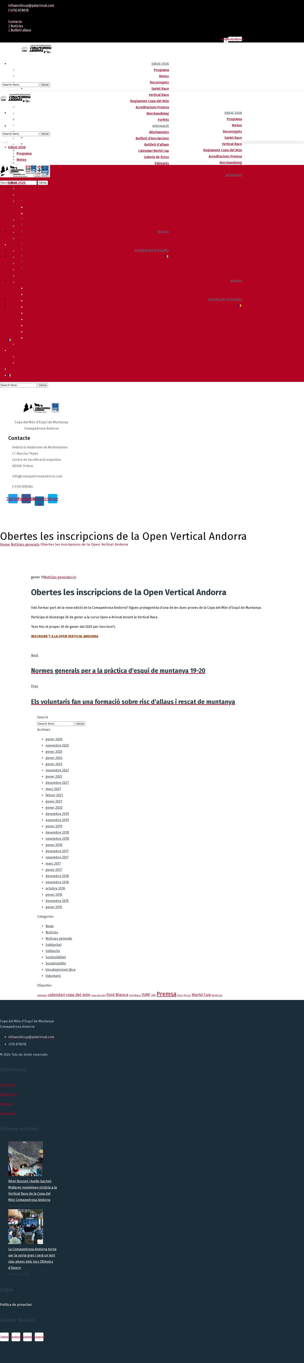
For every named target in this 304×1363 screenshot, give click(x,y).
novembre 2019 (57, 820)
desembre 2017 (57, 851)
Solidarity (52, 951)
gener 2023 (53, 764)
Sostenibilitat (55, 957)
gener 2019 (53, 826)
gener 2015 (53, 907)
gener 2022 (53, 776)
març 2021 (53, 789)
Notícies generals (25, 544)
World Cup (201, 994)
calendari (42, 995)
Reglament (8, 1094)
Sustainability (55, 963)
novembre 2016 (57, 882)
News (49, 926)
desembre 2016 (57, 876)
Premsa (167, 994)
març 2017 (53, 863)
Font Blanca (117, 994)
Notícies (51, 932)
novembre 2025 (57, 745)
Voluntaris (53, 976)
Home (5, 544)
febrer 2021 (54, 795)
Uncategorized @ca (60, 970)
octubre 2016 (55, 888)
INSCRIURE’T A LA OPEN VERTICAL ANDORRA (65, 636)
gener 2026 (53, 739)
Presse (187, 995)
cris (73, 577)
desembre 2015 (57, 901)
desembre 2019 (57, 814)
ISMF (146, 994)
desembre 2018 (57, 832)
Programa (7, 1085)
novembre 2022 (57, 770)
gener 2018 (53, 845)
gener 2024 (53, 758)
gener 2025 (53, 752)
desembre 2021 (57, 783)
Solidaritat (53, 945)
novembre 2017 (57, 857)
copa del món (78, 994)
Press (180, 995)
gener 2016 (53, 895)
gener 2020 (53, 808)
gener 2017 (53, 870)
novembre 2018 (57, 839)
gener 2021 (53, 801)
